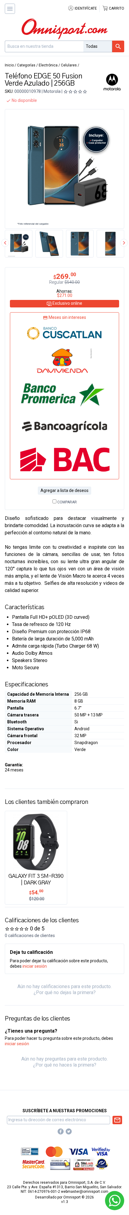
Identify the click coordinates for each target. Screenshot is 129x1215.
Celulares (69, 65)
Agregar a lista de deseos (64, 490)
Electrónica (48, 65)
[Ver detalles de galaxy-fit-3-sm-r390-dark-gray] (36, 841)
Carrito (116, 8)
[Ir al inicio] (64, 29)
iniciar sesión (34, 966)
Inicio (9, 65)
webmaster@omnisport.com (84, 1191)
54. (36, 892)
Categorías (26, 65)
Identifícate (85, 8)
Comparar (66, 502)
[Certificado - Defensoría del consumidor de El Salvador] (102, 1164)
